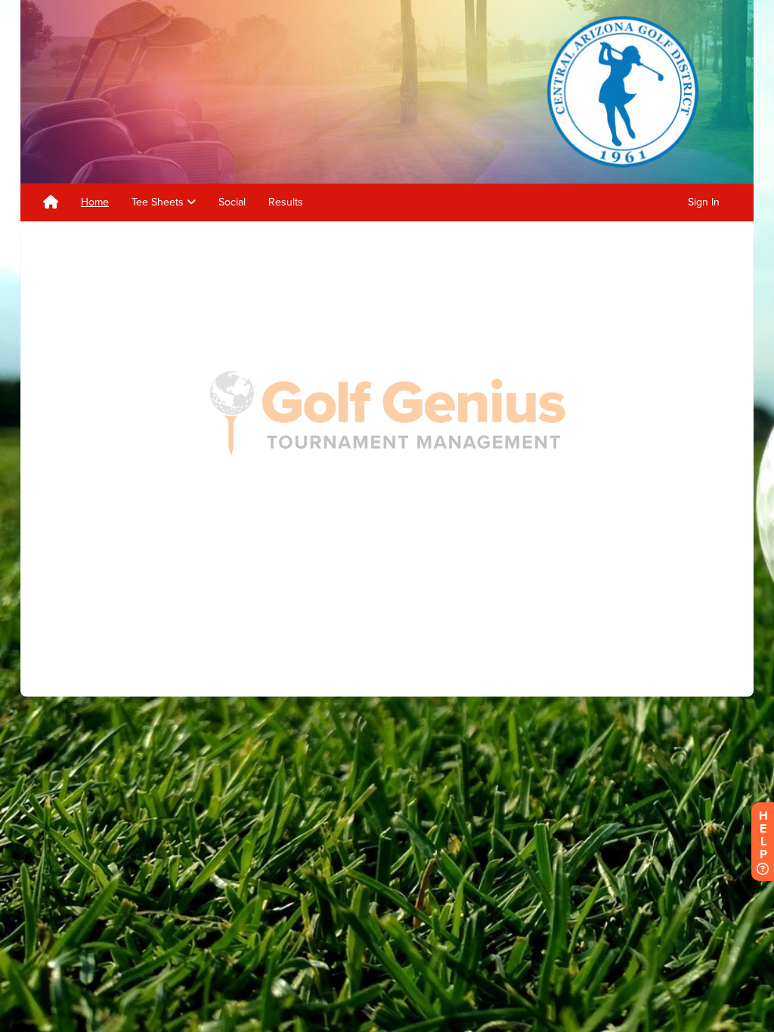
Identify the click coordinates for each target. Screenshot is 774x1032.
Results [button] (285, 202)
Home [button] (95, 202)
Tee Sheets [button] (159, 202)
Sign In (704, 202)
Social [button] (232, 202)
